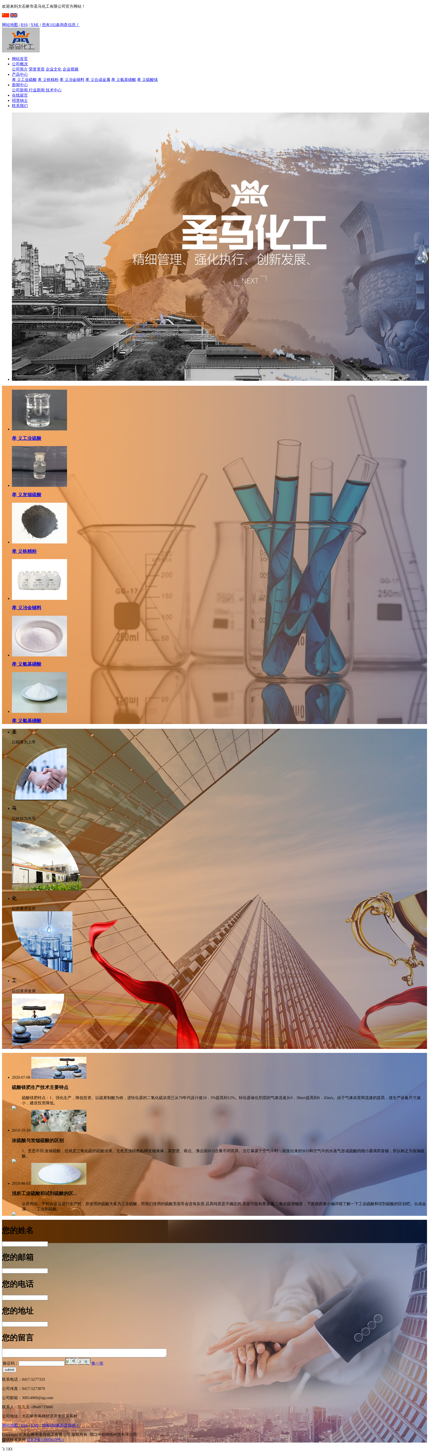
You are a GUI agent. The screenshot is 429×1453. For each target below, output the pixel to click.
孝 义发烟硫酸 (26, 494)
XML (35, 25)
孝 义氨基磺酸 (123, 79)
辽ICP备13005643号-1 (45, 1440)
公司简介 (20, 69)
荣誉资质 (37, 69)
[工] (39, 1047)
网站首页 (20, 59)
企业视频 (70, 69)
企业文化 (54, 69)
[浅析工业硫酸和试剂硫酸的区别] (58, 1183)
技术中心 (54, 90)
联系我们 (20, 106)
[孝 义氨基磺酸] (39, 655)
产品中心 (20, 74)
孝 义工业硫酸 (24, 79)
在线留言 (20, 95)
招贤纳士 (20, 100)
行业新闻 (37, 90)
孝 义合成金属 (97, 79)
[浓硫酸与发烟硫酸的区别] (58, 1130)
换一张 (97, 1363)
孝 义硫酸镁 (147, 79)
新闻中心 (20, 85)
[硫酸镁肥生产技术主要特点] (58, 1077)
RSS (24, 25)
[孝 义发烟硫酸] (39, 485)
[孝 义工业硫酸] (39, 429)
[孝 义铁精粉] (39, 542)
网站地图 (10, 25)
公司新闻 (20, 90)
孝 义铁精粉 (48, 79)
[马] (47, 889)
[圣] (39, 799)
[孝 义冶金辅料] (39, 598)
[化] (42, 971)
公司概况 (20, 64)
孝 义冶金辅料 (72, 79)
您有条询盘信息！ (61, 25)
